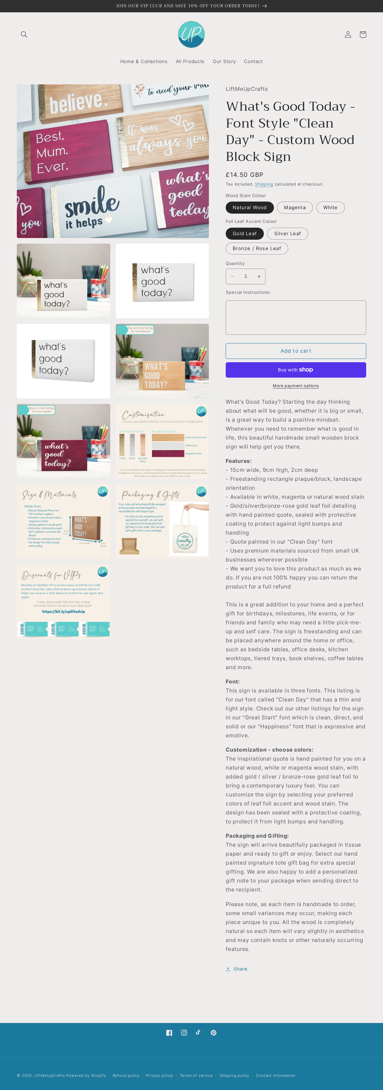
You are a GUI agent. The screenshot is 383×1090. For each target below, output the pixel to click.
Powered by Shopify (86, 1075)
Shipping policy (235, 1075)
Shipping (264, 184)
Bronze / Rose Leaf (257, 248)
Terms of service (196, 1075)
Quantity (235, 263)
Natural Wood (250, 207)
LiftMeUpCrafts (49, 1075)
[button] (24, 34)
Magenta (295, 207)
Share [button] (240, 969)
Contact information (276, 1075)
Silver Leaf (287, 233)
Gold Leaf (245, 233)
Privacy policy (159, 1075)
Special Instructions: (248, 292)
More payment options (296, 385)
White (330, 207)
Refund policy (126, 1075)
